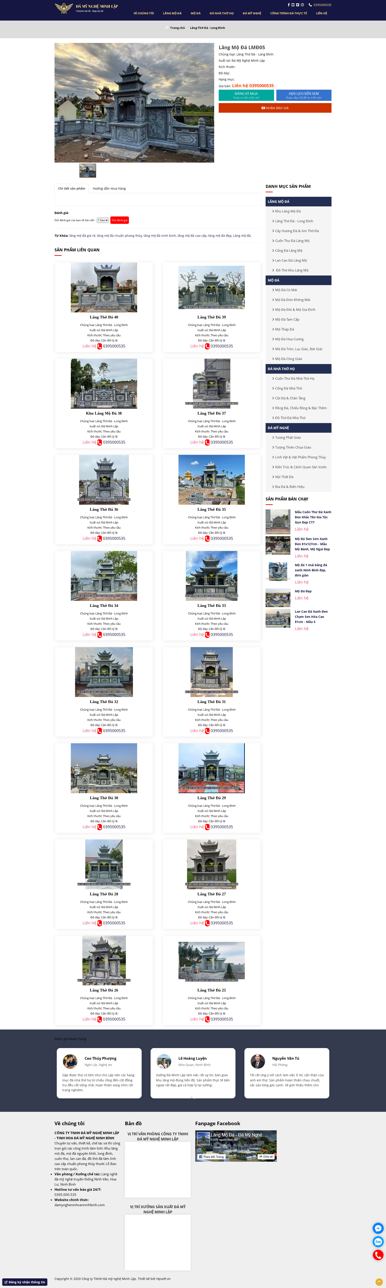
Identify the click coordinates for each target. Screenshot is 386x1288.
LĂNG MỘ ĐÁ (172, 13)
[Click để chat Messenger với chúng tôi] (378, 1228)
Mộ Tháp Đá (284, 329)
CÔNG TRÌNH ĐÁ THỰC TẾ (288, 13)
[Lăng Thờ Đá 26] (104, 960)
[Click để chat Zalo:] (378, 1241)
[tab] (72, 188)
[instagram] (302, 4)
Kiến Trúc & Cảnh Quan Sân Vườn (301, 467)
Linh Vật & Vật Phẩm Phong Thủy (300, 457)
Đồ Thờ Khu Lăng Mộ (291, 270)
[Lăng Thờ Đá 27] (212, 864)
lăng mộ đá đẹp (220, 235)
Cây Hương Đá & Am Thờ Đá (297, 231)
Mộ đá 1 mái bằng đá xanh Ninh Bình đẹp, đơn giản (311, 570)
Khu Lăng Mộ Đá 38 (104, 413)
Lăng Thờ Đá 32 (104, 701)
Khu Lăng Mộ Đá (288, 211)
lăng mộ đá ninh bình (160, 235)
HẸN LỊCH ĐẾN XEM (303, 95)
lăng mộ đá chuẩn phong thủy (119, 235)
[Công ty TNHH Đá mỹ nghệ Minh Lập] (87, 8)
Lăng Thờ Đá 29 (211, 798)
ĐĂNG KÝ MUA (246, 95)
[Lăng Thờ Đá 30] (104, 768)
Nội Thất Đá (284, 477)
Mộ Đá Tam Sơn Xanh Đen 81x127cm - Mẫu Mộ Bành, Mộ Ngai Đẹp (312, 544)
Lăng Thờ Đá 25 (211, 990)
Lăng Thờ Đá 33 (211, 605)
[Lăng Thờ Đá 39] (212, 287)
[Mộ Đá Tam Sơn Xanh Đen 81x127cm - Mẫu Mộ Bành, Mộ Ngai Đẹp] (278, 545)
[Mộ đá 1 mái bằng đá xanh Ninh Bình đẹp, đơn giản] (278, 571)
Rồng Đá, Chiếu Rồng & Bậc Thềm (301, 408)
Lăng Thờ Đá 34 (104, 605)
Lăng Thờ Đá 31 (211, 701)
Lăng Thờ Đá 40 (104, 317)
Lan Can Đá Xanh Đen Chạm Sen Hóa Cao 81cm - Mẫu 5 (311, 616)
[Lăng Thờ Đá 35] (212, 480)
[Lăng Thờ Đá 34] (104, 576)
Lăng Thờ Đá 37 (211, 413)
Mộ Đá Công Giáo (288, 358)
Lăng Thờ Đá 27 (211, 894)
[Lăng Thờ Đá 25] (212, 960)
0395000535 (322, 5)
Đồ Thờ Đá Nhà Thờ (290, 417)
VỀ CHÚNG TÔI (144, 13)
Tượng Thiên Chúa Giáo (293, 447)
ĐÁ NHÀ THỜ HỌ (222, 13)
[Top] (379, 1282)
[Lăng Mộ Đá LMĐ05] (134, 103)
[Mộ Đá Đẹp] (278, 598)
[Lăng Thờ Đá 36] (104, 480)
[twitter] (297, 4)
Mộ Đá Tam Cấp (287, 319)
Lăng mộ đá (242, 235)
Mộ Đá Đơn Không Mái (292, 299)
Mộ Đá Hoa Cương (289, 339)
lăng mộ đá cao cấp (192, 235)
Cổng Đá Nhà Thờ (288, 388)
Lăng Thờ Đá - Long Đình (207, 28)
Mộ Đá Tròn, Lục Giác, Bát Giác (299, 349)
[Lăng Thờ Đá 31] (212, 672)
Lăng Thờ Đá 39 (211, 317)
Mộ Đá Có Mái (286, 290)
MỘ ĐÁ (196, 13)
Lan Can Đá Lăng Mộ (291, 260)
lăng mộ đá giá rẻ (82, 235)
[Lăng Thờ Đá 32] (104, 672)
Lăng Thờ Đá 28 (104, 894)
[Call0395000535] (378, 1255)
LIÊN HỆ (321, 13)
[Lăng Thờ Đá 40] (104, 287)
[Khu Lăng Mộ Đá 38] (104, 384)
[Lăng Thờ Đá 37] (212, 384)
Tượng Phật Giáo (288, 437)
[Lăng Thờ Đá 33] (212, 576)
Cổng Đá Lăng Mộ (288, 250)
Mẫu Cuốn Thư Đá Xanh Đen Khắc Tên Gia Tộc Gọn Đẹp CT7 (313, 517)
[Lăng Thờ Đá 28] (104, 864)
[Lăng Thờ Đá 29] (212, 768)
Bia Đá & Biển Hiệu (289, 486)
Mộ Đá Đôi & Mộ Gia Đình (295, 309)
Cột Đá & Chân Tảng (290, 398)
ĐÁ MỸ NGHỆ (252, 13)
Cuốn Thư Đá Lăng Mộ (292, 240)
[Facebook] (289, 4)
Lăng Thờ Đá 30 (104, 798)
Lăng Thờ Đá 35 (211, 509)
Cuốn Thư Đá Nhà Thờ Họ (295, 378)
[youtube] (293, 4)
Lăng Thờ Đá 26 (104, 990)
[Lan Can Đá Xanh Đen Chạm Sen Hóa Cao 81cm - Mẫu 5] (278, 618)
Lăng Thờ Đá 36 (104, 509)
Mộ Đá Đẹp (303, 591)
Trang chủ (177, 28)
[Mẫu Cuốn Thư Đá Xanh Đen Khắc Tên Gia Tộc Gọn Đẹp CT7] (278, 521)
